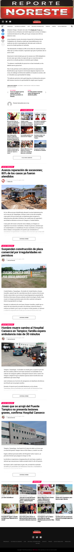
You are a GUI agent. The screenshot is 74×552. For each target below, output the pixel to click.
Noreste (48, 26)
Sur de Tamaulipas (62, 26)
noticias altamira (12, 86)
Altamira (21, 85)
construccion (27, 85)
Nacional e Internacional (38, 26)
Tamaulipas (34, 30)
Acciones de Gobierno (20, 26)
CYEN (28, 26)
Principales (10, 26)
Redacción (10, 181)
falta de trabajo (36, 85)
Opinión (54, 26)
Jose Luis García (11, 260)
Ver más (40, 30)
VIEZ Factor (35, 550)
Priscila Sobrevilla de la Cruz (21, 103)
